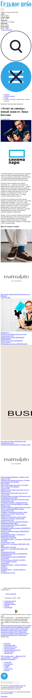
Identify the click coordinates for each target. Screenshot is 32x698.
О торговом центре (10, 601)
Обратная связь (9, 602)
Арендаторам (8, 607)
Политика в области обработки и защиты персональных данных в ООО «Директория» (15, 628)
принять (10, 692)
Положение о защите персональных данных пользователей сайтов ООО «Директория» (14, 631)
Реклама (6, 606)
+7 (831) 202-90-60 (10, 594)
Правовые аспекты (10, 604)
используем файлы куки (16, 685)
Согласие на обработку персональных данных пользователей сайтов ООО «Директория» (15, 634)
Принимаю (4, 696)
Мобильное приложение (8, 659)
